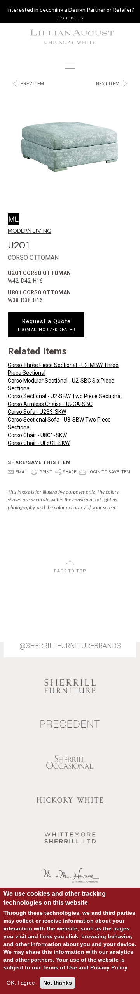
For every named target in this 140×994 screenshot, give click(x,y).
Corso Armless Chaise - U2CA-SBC (50, 404)
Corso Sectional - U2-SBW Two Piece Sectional (65, 396)
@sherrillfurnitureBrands (70, 645)
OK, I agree (21, 983)
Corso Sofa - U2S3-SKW (37, 412)
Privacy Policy (109, 967)
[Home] (70, 37)
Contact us (70, 17)
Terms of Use (59, 967)
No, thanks (57, 983)
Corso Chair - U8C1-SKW (37, 435)
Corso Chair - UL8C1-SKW (39, 443)
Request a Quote (46, 325)
